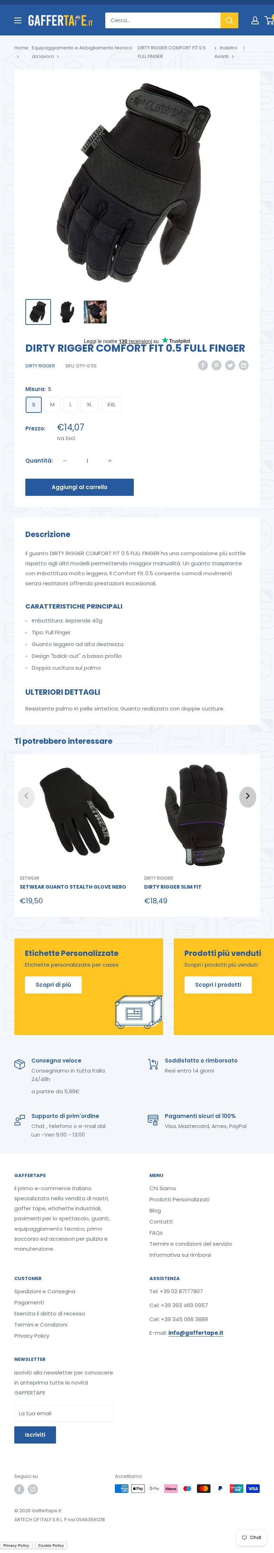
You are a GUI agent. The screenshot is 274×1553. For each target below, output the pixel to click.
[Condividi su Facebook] (203, 365)
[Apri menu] (17, 20)
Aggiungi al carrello (79, 487)
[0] (269, 20)
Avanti (221, 56)
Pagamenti (29, 1302)
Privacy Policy (31, 1335)
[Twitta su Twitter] (230, 365)
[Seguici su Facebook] (19, 1489)
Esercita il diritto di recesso (49, 1313)
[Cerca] (229, 20)
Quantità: (39, 460)
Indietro (229, 47)
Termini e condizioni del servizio (190, 1243)
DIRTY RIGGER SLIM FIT (173, 887)
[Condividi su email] (244, 365)
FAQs (156, 1232)
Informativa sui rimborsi (180, 1255)
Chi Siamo (162, 1188)
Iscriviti (35, 1435)
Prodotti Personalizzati (179, 1199)
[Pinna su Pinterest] (217, 365)
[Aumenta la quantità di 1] (109, 460)
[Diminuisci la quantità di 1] (64, 460)
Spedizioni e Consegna (44, 1291)
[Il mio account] (255, 20)
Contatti (161, 1221)
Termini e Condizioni (40, 1324)
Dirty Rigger (40, 365)
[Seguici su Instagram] (33, 1489)
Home (21, 47)
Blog (155, 1210)
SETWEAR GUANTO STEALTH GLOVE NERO (73, 887)
